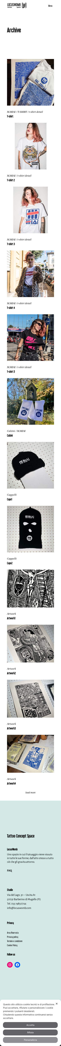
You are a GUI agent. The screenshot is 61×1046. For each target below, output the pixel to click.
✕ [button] (57, 1003)
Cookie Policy (12, 945)
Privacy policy (12, 936)
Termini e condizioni (14, 940)
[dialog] (30, 1023)
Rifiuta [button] (30, 1032)
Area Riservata (13, 932)
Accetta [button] (30, 1025)
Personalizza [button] (30, 1040)
